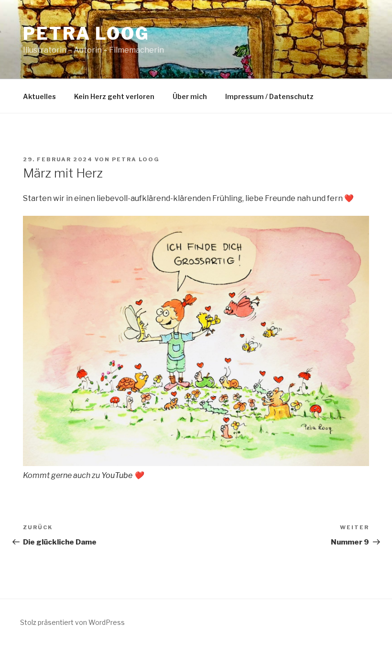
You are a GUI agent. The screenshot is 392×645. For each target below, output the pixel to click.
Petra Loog (86, 33)
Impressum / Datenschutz (269, 96)
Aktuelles (39, 96)
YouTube (116, 475)
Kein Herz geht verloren (114, 96)
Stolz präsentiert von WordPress (72, 622)
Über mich (190, 96)
